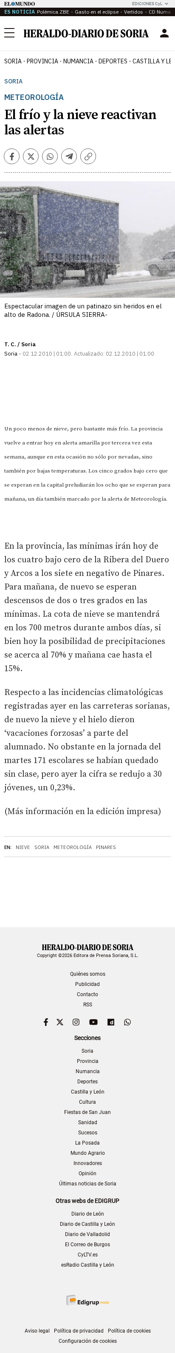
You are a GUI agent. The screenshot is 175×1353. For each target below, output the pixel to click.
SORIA (13, 61)
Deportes (87, 1082)
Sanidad (87, 1122)
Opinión (87, 1173)
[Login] (164, 33)
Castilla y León (87, 1092)
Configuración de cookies (88, 1341)
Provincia (88, 1061)
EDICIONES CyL (147, 3)
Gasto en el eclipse (97, 12)
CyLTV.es (88, 1255)
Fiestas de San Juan (87, 1112)
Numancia (88, 1071)
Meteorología (73, 847)
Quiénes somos (87, 974)
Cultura (87, 1102)
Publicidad (87, 984)
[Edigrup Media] (87, 1300)
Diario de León (87, 1214)
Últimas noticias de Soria (87, 1184)
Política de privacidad (79, 1331)
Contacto (87, 994)
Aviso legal (37, 1331)
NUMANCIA (78, 61)
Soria (13, 81)
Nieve (23, 847)
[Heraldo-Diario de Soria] (86, 33)
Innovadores (87, 1163)
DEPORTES (113, 61)
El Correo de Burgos (87, 1245)
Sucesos (87, 1133)
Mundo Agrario (88, 1153)
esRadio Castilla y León (87, 1265)
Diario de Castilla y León (87, 1224)
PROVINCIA (42, 61)
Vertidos (133, 12)
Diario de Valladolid (87, 1234)
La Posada (87, 1143)
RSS (87, 1005)
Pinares (106, 847)
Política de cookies (129, 1331)
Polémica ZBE (53, 12)
